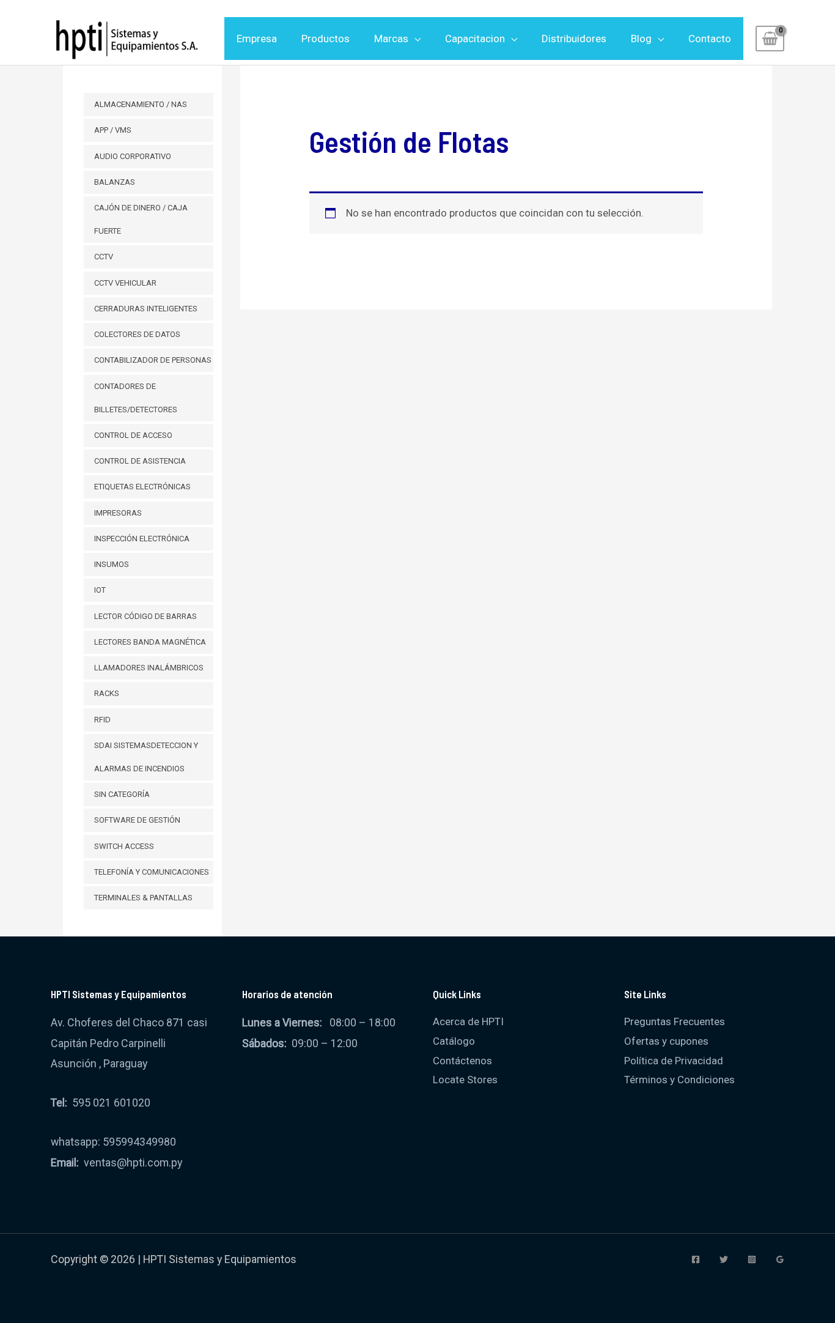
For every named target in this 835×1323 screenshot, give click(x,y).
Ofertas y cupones (666, 1041)
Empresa (257, 38)
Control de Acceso (133, 435)
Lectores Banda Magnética (150, 642)
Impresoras (118, 512)
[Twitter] (723, 1259)
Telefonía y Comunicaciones (151, 871)
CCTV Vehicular (125, 282)
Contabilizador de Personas (153, 360)
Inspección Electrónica (141, 538)
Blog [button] (641, 38)
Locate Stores (465, 1079)
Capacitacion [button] (475, 38)
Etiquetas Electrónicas (142, 486)
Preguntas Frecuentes (674, 1021)
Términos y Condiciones (679, 1079)
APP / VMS (112, 130)
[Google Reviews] (780, 1259)
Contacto (709, 38)
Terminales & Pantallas (143, 897)
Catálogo (454, 1041)
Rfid (102, 719)
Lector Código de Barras (145, 616)
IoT (100, 590)
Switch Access (124, 846)
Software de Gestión (137, 820)
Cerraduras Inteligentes (145, 308)
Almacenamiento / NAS (140, 104)
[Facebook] (695, 1259)
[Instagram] (752, 1259)
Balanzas (114, 182)
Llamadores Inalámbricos (149, 667)
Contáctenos (462, 1060)
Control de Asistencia (140, 460)
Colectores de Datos (137, 334)
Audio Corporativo (132, 156)
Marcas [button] (391, 38)
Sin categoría (122, 794)
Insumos (111, 564)
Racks (106, 693)
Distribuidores (574, 38)
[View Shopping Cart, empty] (770, 38)
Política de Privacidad (673, 1060)
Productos (325, 38)
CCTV (103, 256)
